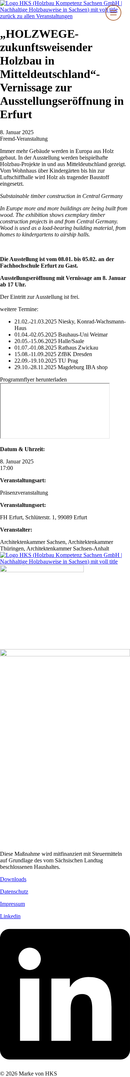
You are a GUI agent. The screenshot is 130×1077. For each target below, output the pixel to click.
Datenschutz (14, 891)
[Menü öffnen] (113, 13)
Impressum (12, 904)
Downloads (13, 879)
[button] (33, 379)
